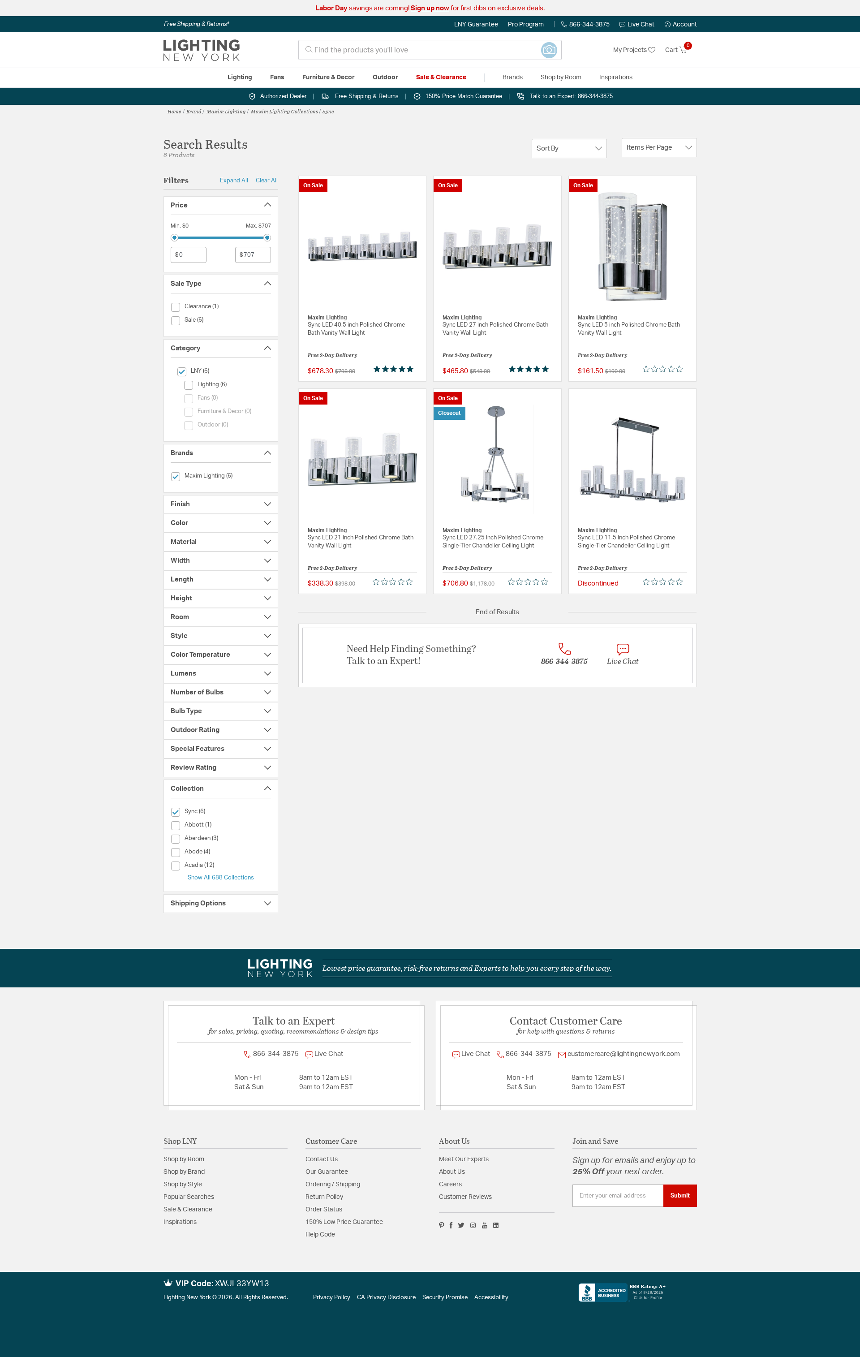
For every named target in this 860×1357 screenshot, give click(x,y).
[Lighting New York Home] (201, 50)
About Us (452, 1172)
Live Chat (641, 25)
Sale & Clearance (187, 1209)
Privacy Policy (331, 1298)
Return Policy (324, 1197)
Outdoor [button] (385, 77)
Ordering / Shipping (332, 1184)
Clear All (267, 180)
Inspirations (180, 1222)
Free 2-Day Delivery (332, 355)
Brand (194, 111)
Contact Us (321, 1159)
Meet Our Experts (464, 1159)
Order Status (323, 1209)
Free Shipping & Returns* (196, 24)
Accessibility (491, 1298)
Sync (328, 111)
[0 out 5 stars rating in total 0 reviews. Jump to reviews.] (665, 369)
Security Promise (445, 1298)
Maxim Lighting (226, 111)
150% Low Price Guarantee (344, 1222)
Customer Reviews (465, 1197)
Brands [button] (513, 77)
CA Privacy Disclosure (386, 1298)
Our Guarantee (326, 1172)
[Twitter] (461, 1225)
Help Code (320, 1235)
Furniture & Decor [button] (328, 77)
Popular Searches (188, 1197)
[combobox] (430, 50)
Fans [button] (277, 77)
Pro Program (526, 25)
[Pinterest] (441, 1225)
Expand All (234, 180)
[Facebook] (451, 1225)
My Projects (630, 50)
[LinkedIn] (496, 1225)
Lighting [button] (240, 77)
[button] (681, 25)
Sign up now (430, 8)
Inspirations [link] (615, 77)
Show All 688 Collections (221, 878)
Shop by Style (182, 1184)
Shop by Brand (184, 1172)
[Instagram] (473, 1225)
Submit (680, 1196)
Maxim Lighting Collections (284, 111)
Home (174, 111)
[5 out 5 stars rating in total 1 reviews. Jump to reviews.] (395, 369)
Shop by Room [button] (561, 77)
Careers (450, 1184)
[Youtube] (484, 1225)
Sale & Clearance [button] (441, 77)
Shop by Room (183, 1159)
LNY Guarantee (476, 25)
